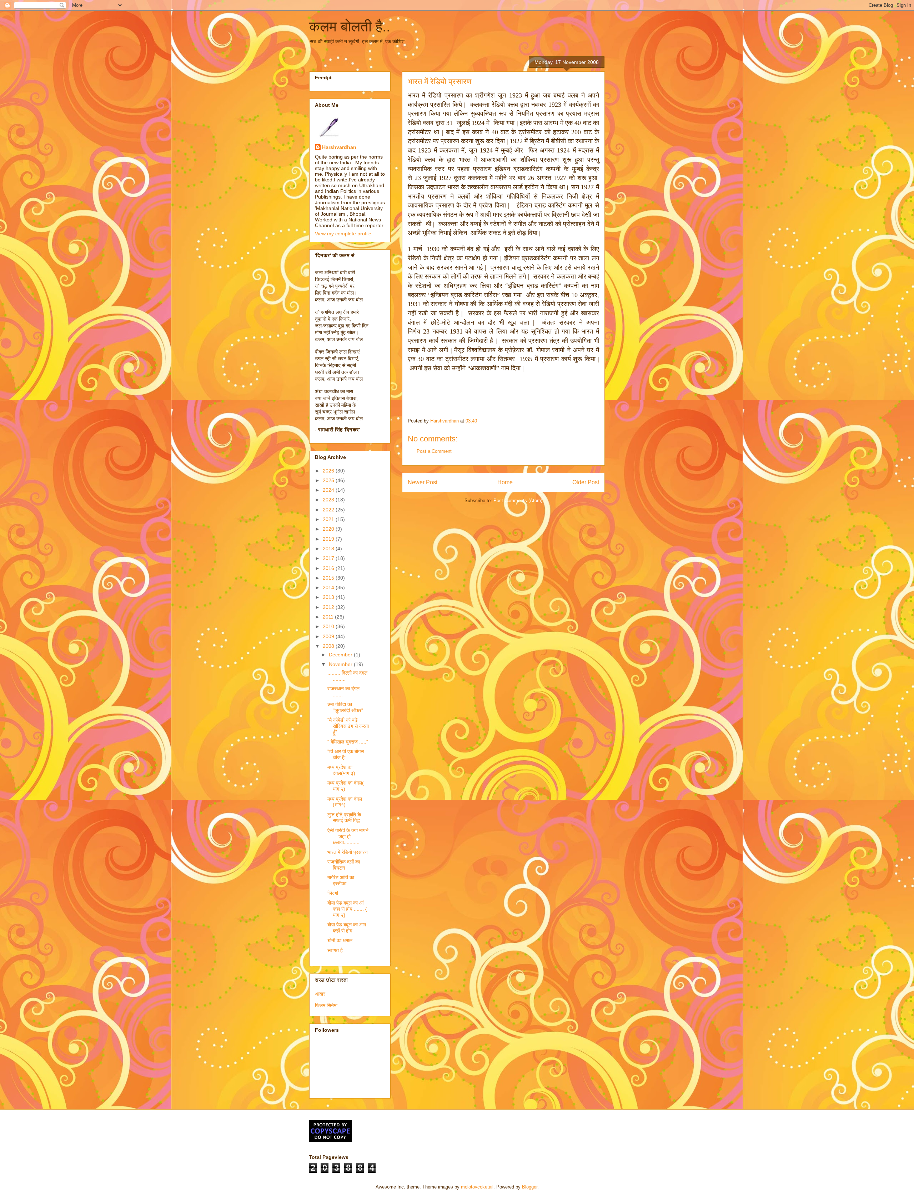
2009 (329, 636)
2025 (329, 480)
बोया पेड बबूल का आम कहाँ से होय (346, 928)
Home (505, 482)
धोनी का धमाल (339, 940)
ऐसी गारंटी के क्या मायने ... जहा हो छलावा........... (347, 836)
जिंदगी (332, 893)
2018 (329, 548)
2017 (329, 558)
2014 (329, 587)
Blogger (529, 1187)
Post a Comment (434, 451)
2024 (329, 490)
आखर (320, 994)
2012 (329, 607)
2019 (329, 539)
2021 (329, 519)
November (341, 664)
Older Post (585, 482)
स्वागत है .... (338, 950)
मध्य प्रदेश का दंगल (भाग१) (344, 802)
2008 (329, 646)
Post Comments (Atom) (517, 500)
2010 (329, 626)
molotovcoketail (477, 1187)
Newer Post (422, 482)
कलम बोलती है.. (349, 26)
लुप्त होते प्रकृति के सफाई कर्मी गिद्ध (344, 818)
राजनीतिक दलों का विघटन (343, 865)
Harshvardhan (339, 147)
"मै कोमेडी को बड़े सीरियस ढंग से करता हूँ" (348, 726)
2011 (329, 617)
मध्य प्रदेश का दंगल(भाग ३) (341, 770)
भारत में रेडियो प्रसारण (347, 852)
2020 (329, 529)
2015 (329, 578)
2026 (329, 471)
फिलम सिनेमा (326, 1005)
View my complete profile (343, 233)
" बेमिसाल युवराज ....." (347, 742)
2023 (329, 499)
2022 (329, 509)
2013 (329, 597)
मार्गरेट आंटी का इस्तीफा (340, 880)
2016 (329, 568)
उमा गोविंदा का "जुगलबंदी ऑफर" (345, 707)
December (341, 654)
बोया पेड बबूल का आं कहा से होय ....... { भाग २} (347, 909)
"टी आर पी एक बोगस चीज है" (345, 754)
